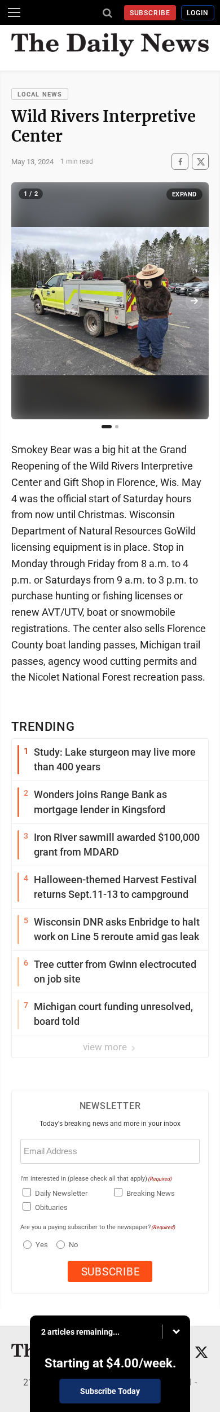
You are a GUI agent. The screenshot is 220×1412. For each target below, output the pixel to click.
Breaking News (150, 1193)
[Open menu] (14, 12)
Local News (39, 94)
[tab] (107, 426)
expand (184, 194)
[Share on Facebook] (180, 161)
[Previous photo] (25, 300)
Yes (40, 1244)
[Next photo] (194, 300)
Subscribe (150, 13)
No (73, 1244)
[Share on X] (200, 161)
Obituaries (51, 1207)
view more (106, 1047)
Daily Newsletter (61, 1193)
